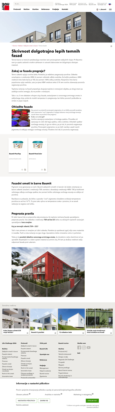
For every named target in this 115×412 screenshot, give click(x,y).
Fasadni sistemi (26, 348)
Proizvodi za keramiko (28, 378)
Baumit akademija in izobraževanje (65, 377)
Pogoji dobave (63, 373)
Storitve (61, 349)
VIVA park (43, 343)
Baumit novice (63, 343)
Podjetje (43, 365)
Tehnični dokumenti (64, 354)
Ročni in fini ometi (27, 368)
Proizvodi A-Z (62, 351)
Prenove (23, 355)
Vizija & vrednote (45, 371)
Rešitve (4, 349)
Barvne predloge (64, 367)
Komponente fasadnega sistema (29, 352)
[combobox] (33, 4)
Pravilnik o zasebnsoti (22, 405)
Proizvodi (24, 343)
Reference (43, 360)
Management (44, 368)
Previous (1, 322)
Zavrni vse (44, 400)
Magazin (61, 365)
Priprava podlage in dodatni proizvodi (27, 374)
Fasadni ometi (25, 358)
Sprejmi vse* (92, 400)
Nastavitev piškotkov (26, 400)
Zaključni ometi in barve (28, 346)
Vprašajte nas (44, 354)
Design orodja (63, 357)
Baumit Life (44, 349)
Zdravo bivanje (26, 361)
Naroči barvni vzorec (65, 370)
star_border (111, 46)
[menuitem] (61, 4)
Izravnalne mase (26, 371)
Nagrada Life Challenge (66, 359)
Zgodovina (43, 376)
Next (113, 322)
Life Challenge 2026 (9, 343)
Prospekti (61, 362)
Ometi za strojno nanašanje (26, 364)
